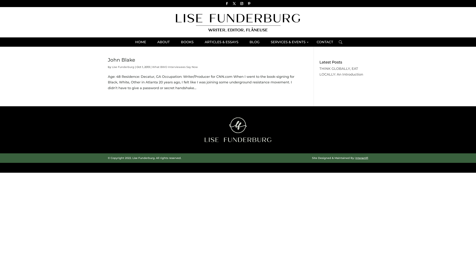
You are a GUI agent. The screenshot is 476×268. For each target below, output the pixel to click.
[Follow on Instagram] (242, 4)
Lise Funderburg (123, 67)
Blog (255, 42)
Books (187, 42)
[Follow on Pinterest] (249, 4)
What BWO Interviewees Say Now (175, 67)
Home (140, 42)
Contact (325, 42)
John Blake (121, 60)
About (163, 42)
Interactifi (361, 158)
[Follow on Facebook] (227, 4)
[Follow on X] (234, 4)
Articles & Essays (221, 42)
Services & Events (288, 42)
